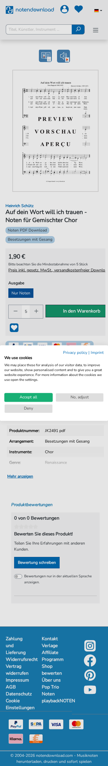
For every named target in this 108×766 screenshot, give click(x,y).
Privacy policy (75, 352)
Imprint (97, 352)
